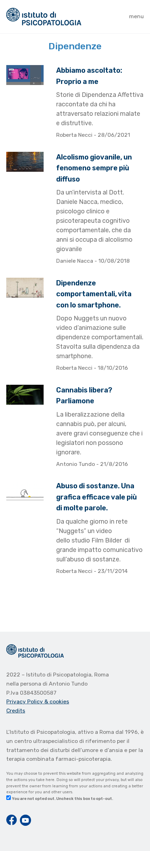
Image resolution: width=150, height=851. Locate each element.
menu (136, 16)
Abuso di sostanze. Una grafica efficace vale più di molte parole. (96, 497)
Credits (15, 710)
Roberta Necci (75, 135)
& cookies (56, 701)
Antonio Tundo (76, 464)
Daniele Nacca (75, 260)
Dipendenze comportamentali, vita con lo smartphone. (94, 294)
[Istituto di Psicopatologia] (43, 16)
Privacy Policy (25, 701)
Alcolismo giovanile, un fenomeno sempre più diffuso (94, 168)
